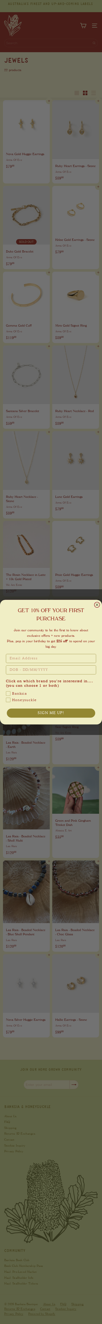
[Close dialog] (97, 604)
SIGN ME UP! (51, 713)
